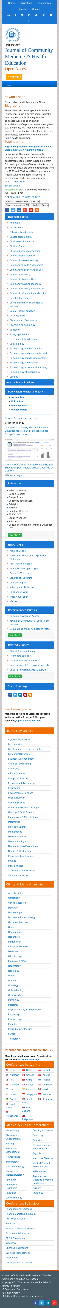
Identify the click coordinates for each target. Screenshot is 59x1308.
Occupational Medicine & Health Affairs (30, 628)
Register (23, 9)
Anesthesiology (16, 893)
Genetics (12, 927)
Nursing (12, 975)
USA (12, 1070)
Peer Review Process (21, 563)
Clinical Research (17, 902)
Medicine (13, 951)
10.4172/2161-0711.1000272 (25, 197)
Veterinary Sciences (18, 875)
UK (11, 1089)
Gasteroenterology (18, 922)
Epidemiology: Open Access (24, 616)
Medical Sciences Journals (23, 660)
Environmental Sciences (20, 793)
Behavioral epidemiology (23, 232)
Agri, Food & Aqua (15, 1218)
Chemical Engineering (19, 763)
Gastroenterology (15, 1166)
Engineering (14, 788)
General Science (16, 802)
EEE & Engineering (15, 1238)
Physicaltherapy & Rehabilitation (25, 1009)
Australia (14, 1075)
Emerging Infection (19, 334)
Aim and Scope (18, 550)
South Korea (11, 1106)
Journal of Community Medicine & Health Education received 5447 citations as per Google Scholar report (26, 431)
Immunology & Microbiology (23, 817)
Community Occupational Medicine (28, 293)
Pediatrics (13, 1004)
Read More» (20, 181)
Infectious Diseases (18, 946)
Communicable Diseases (23, 255)
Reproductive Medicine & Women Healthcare (43, 1179)
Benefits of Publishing (21, 577)
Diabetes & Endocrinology (21, 917)
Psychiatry (13, 1014)
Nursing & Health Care (19, 851)
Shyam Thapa (12, 185)
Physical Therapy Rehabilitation (42, 1147)
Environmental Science (17, 1233)
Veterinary (11, 1243)
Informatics (14, 821)
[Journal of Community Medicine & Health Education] (13, 34)
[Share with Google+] (25, 210)
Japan (12, 1094)
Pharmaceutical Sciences (21, 856)
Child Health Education (22, 241)
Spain (29, 1070)
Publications (26, 3)
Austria (46, 1075)
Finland (46, 1079)
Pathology (13, 999)
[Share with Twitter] (15, 695)
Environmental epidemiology (24, 339)
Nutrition (12, 980)
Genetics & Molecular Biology (23, 807)
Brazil (12, 1099)
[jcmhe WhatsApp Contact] (29, 21)
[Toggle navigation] (9, 84)
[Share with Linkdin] (20, 695)
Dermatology (15, 912)
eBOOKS (14, 601)
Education (15, 329)
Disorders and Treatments (23, 320)
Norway (46, 1094)
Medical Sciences (17, 836)
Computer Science (18, 778)
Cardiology (14, 897)
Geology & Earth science (19, 1262)
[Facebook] (35, 1302)
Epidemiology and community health (29, 353)
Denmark (47, 1084)
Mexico (46, 1089)
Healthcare (14, 936)
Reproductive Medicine (20, 1029)
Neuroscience (13, 1156)
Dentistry (13, 907)
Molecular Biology (17, 961)
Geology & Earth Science (21, 812)
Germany (14, 1084)
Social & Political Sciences (21, 870)
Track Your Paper (19, 596)
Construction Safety (20, 298)
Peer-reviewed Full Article (27, 201)
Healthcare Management (13, 1150)
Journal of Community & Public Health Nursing (29, 622)
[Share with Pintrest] (25, 695)
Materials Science (17, 826)
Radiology (13, 1024)
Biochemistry (15, 744)
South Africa (27, 1101)
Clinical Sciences (16, 773)
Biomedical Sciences (19, 754)
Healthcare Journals (20, 655)
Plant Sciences (15, 865)
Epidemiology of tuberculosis (25, 372)
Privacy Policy (12, 1292)
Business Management (18, 1252)
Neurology (13, 970)
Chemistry (13, 768)
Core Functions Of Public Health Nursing (26, 304)
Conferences (44, 3)
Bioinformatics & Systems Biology (26, 749)
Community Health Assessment (26, 265)
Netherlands (12, 1115)
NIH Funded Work (19, 592)
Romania (47, 1099)
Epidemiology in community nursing (28, 367)
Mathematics (15, 831)
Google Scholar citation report (23, 418)
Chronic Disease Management (25, 251)
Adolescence (16, 227)
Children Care (17, 246)
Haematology (15, 932)
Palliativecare (39, 1171)
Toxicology (14, 1038)
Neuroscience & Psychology (23, 846)
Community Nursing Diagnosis (26, 283)
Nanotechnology (17, 841)
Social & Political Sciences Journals (28, 669)
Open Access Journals (28, 720)
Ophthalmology (16, 990)
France (29, 1084)
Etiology (14, 376)
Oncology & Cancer (43, 1130)
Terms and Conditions (16, 1289)
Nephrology (14, 965)
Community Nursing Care (23, 279)
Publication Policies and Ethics (26, 391)
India (28, 1089)
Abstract (9, 201)
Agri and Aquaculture (19, 739)
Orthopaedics (15, 995)
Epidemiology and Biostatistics (26, 348)
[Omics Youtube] (51, 15)
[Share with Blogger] (30, 695)
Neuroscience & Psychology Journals (29, 665)
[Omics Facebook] (15, 15)
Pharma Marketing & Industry (21, 1213)
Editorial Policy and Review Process (23, 1296)
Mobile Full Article (40, 205)
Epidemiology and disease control (27, 358)
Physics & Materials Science (20, 1228)
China (29, 1079)
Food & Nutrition (16, 797)
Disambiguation (18, 315)
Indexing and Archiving (22, 587)
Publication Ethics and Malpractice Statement (28, 557)
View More (14, 535)
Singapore (31, 1094)
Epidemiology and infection (24, 362)
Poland (46, 1070)
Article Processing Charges (24, 568)
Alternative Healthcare (11, 1186)
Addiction (15, 222)
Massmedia (12, 1257)
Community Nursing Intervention (27, 288)
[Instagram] (54, 1302)
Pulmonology (15, 1019)
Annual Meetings (30, 1059)
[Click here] (8, 15)
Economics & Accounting (21, 783)
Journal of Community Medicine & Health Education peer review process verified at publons (29, 467)
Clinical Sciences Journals (23, 651)
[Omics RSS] (36, 15)
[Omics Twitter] (22, 15)
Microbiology (15, 956)
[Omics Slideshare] (43, 15)
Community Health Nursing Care (27, 269)
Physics (12, 860)
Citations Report (18, 582)
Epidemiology (17, 343)
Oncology (13, 985)
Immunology (14, 941)
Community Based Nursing (24, 260)
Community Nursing (20, 274)
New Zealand (26, 1109)
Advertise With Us (19, 573)
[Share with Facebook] (10, 695)
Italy (11, 1079)
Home (11, 3)
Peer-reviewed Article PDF (17, 205)
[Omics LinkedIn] (29, 15)
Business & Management (21, 758)
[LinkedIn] (47, 1302)
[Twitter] (41, 1302)
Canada (30, 1075)
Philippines (27, 1119)
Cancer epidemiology (21, 236)
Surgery (12, 1033)
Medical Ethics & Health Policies (41, 1165)
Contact (36, 9)
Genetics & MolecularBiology (15, 1173)
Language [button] (13, 76)
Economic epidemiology (22, 325)
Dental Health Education (22, 311)
